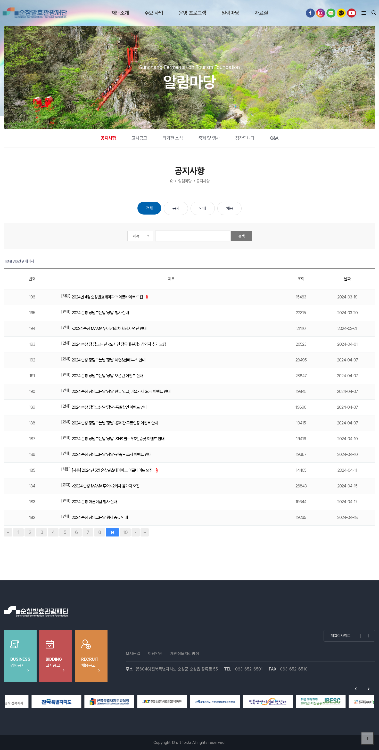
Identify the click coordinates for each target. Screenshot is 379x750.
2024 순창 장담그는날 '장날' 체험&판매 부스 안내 (108, 360)
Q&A (274, 138)
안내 (202, 208)
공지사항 (108, 138)
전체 (149, 208)
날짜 (347, 279)
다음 (135, 532)
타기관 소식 (172, 138)
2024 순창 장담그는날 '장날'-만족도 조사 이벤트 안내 (111, 454)
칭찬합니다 (244, 138)
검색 (241, 236)
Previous (355, 688)
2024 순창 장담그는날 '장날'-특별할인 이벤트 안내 (109, 407)
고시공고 (139, 138)
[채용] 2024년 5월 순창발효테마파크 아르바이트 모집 (112, 470)
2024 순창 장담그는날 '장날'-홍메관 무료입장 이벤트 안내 (115, 423)
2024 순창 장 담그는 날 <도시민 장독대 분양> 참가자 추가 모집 (119, 344)
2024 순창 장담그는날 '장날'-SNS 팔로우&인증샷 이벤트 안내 (118, 438)
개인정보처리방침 (184, 653)
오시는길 (133, 653)
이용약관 (155, 653)
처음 (8, 532)
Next (368, 688)
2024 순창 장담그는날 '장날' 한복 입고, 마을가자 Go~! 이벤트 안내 (121, 391)
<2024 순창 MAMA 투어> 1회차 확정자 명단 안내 (109, 328)
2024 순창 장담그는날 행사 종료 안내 (100, 517)
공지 (175, 208)
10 (125, 532)
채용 (229, 208)
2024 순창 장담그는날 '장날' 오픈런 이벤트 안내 (107, 375)
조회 (301, 279)
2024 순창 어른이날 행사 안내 (94, 501)
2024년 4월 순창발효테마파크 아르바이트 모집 (108, 297)
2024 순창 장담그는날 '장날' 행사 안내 (100, 312)
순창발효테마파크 (35, 13)
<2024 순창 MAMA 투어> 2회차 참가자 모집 (105, 486)
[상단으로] (367, 738)
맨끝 (145, 532)
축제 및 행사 (209, 138)
